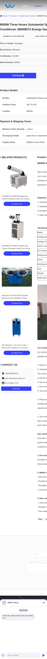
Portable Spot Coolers (26, 16)
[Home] (10, 6)
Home (25, 6)
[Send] (44, 655)
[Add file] (3, 655)
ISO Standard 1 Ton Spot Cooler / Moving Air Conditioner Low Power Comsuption (15, 347)
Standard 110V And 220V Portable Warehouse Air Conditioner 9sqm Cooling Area (15, 298)
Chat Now (16, 75)
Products (38, 6)
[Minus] (43, 602)
